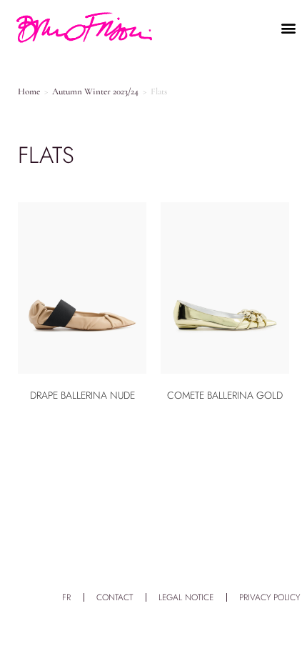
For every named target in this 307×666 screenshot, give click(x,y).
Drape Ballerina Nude (82, 395)
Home (29, 91)
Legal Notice (185, 597)
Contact (114, 597)
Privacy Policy (269, 597)
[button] (288, 28)
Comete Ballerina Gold (225, 395)
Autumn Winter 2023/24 (95, 91)
